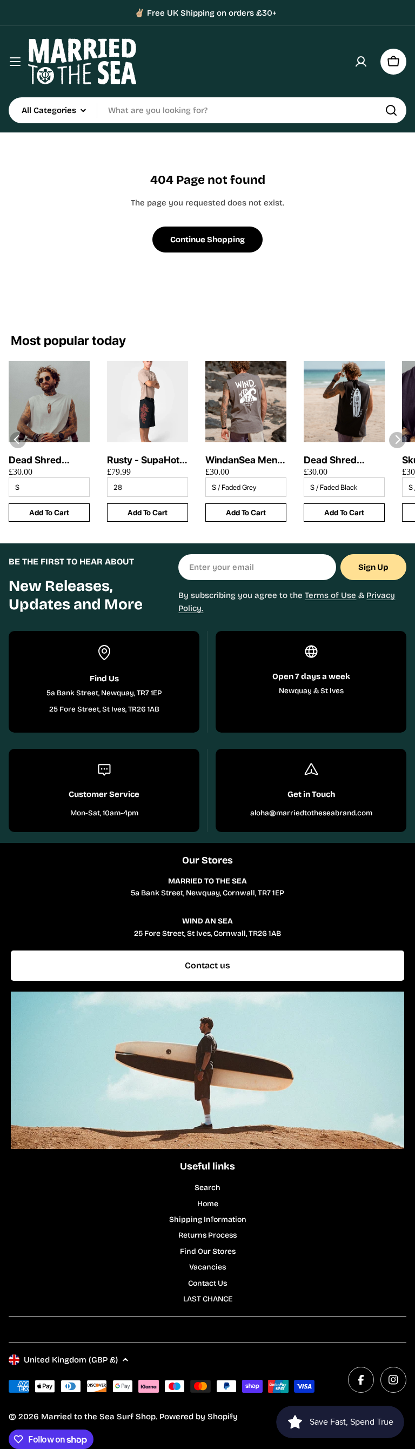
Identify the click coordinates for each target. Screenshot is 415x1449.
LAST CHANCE (207, 1299)
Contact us (207, 965)
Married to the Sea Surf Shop (98, 1416)
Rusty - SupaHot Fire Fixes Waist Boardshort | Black (143, 460)
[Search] (391, 110)
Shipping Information (207, 1219)
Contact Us (207, 1283)
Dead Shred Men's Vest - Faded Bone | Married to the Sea (40, 460)
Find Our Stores (208, 1251)
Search (207, 1187)
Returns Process (207, 1235)
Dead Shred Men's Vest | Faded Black (331, 460)
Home (207, 1203)
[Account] (360, 61)
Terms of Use (330, 595)
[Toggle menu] (15, 61)
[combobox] (207, 110)
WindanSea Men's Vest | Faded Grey (245, 460)
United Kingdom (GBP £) (71, 1360)
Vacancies (207, 1267)
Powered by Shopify (198, 1416)
